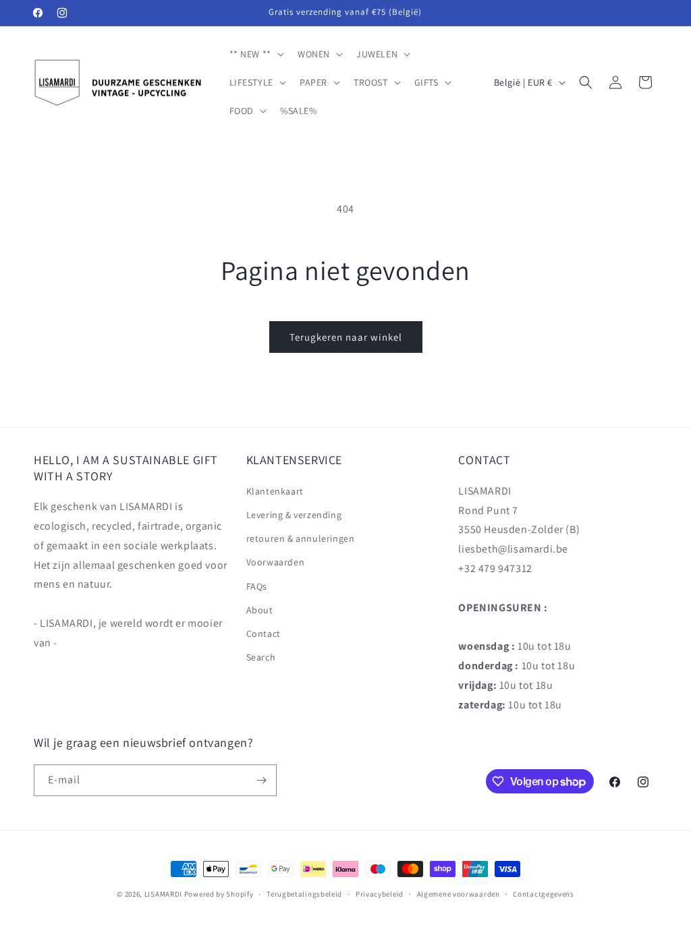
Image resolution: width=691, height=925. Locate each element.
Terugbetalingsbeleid (304, 894)
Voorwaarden (275, 562)
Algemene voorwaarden (458, 894)
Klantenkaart (275, 491)
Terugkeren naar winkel (345, 337)
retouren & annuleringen (300, 538)
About (259, 610)
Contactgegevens (543, 894)
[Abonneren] (261, 780)
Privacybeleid (380, 894)
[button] (255, 54)
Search (261, 657)
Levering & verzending (294, 515)
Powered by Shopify (219, 894)
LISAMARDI (163, 894)
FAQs (256, 586)
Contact (263, 633)
